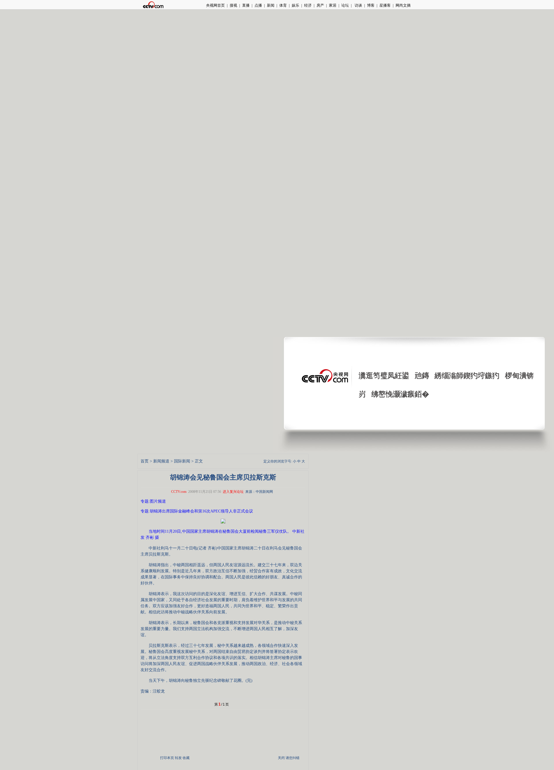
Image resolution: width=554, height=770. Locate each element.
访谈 (358, 5)
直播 (246, 5)
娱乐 (295, 5)
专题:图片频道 (153, 501)
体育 (283, 5)
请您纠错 (293, 758)
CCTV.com (178, 492)
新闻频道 (161, 461)
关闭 (281, 758)
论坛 (345, 5)
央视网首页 (215, 5)
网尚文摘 (403, 5)
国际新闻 (182, 461)
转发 (178, 758)
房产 (320, 5)
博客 (371, 5)
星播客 (385, 5)
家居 (332, 5)
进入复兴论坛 (233, 492)
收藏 (186, 758)
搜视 (233, 5)
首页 (145, 461)
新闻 (270, 5)
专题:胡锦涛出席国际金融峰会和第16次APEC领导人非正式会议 (197, 511)
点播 (258, 5)
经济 (308, 5)
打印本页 (167, 758)
